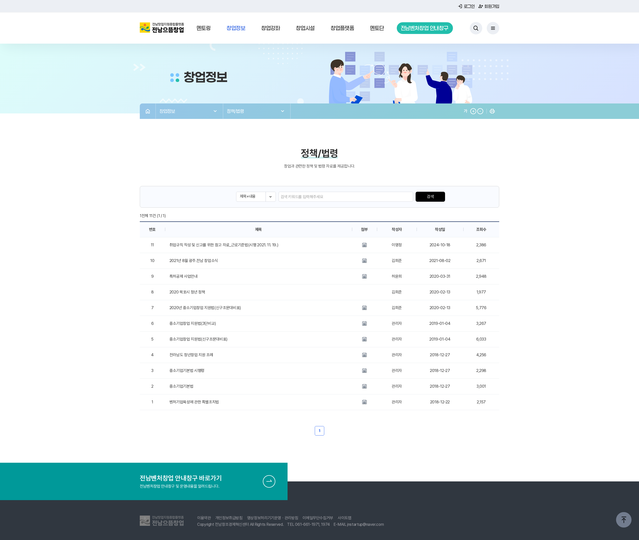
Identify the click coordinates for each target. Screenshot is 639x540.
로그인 (469, 6)
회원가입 (491, 6)
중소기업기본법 (181, 386)
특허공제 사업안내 (183, 276)
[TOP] (624, 520)
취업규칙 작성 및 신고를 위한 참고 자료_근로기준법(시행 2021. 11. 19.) (223, 245)
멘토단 (377, 28)
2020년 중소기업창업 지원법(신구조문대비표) (205, 307)
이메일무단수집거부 (318, 518)
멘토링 (204, 28)
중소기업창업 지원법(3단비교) (192, 323)
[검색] (476, 28)
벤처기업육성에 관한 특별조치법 (194, 402)
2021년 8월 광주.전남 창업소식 (193, 260)
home (148, 111)
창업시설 (305, 28)
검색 (430, 196)
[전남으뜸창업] (162, 28)
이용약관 (204, 518)
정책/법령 (235, 111)
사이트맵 (344, 518)
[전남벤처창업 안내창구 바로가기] (269, 481)
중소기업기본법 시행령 (186, 370)
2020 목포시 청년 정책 (187, 292)
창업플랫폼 (342, 28)
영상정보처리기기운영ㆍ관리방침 (272, 518)
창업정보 (236, 28)
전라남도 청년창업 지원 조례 (191, 355)
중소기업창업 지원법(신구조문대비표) (198, 339)
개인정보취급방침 (229, 518)
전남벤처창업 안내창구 (424, 28)
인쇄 (492, 111)
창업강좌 (270, 28)
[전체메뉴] (493, 28)
